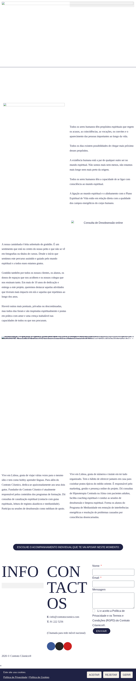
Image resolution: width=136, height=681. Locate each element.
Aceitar (94, 674)
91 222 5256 (55, 621)
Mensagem (98, 589)
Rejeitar (111, 674)
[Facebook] (51, 646)
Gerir (127, 674)
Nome (96, 565)
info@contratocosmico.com (64, 616)
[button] (102, 4)
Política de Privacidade (15, 677)
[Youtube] (68, 646)
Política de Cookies (39, 677)
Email (96, 577)
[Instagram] (59, 646)
